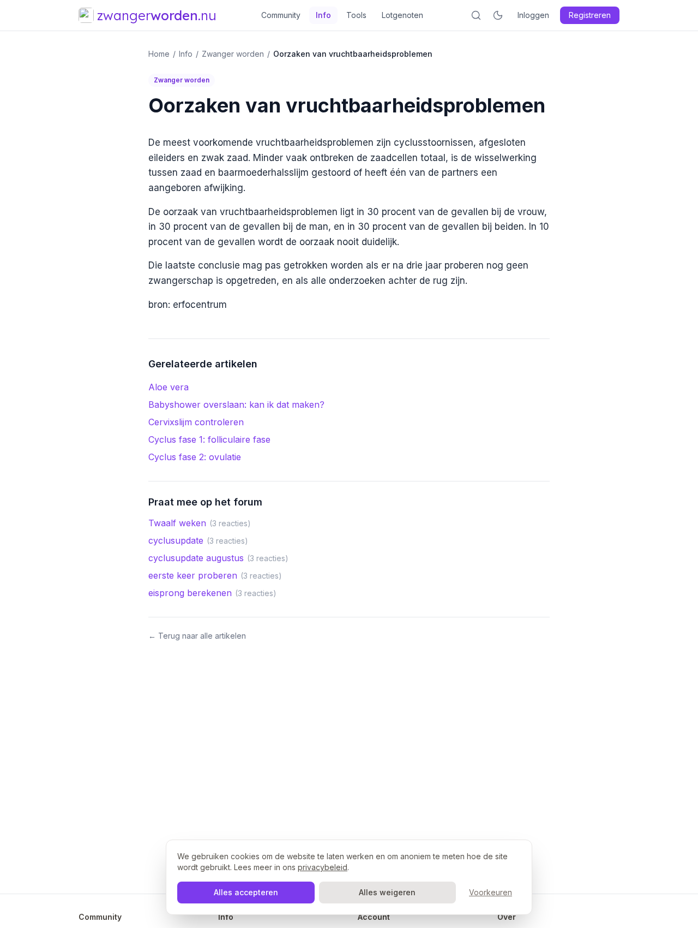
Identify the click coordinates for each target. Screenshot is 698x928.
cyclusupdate (175, 540)
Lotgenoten (402, 15)
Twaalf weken (177, 522)
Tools (356, 15)
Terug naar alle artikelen (197, 635)
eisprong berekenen (190, 592)
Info (323, 15)
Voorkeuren (490, 892)
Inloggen (533, 15)
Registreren (590, 15)
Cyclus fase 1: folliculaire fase (209, 439)
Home (159, 53)
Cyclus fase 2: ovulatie (194, 456)
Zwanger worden (233, 53)
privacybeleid (322, 867)
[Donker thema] (498, 15)
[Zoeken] (476, 15)
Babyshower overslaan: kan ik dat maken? (236, 404)
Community (280, 15)
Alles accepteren (246, 892)
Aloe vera (168, 387)
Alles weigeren (387, 892)
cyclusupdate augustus (196, 557)
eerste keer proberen (192, 575)
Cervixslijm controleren (196, 422)
